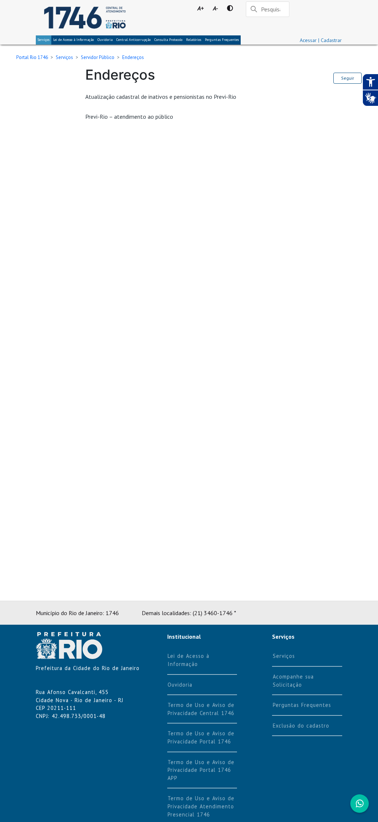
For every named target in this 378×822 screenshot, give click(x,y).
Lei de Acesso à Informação (188, 659)
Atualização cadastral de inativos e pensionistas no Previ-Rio (160, 96)
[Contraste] (230, 8)
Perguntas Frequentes (222, 39)
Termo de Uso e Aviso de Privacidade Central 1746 (201, 709)
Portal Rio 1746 (32, 57)
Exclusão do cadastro (301, 725)
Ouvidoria (105, 39)
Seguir (347, 78)
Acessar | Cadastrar (321, 40)
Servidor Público (97, 57)
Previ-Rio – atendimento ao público (129, 116)
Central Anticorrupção (133, 39)
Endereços (133, 57)
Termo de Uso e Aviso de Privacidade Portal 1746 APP (201, 770)
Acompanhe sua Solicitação (293, 680)
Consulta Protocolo (168, 39)
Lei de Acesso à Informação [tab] (73, 39)
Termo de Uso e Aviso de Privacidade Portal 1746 (201, 737)
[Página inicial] (85, 17)
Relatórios (193, 39)
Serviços (43, 39)
